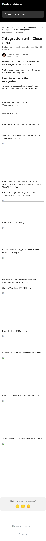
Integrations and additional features (29, 27)
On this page (7, 70)
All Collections (7, 27)
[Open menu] (42, 4)
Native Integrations (23, 30)
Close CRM (26, 64)
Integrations (8, 30)
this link (37, 88)
